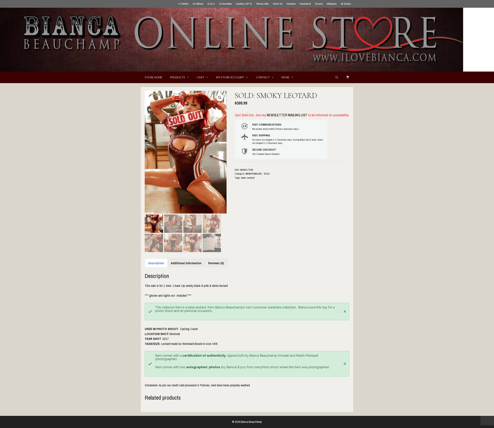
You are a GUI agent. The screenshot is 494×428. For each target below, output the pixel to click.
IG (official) (198, 3)
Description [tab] (156, 263)
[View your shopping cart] (347, 77)
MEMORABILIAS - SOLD (257, 173)
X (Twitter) (183, 3)
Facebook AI (305, 3)
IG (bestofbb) (225, 3)
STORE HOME (153, 77)
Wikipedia (332, 3)
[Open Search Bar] (336, 77)
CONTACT (263, 77)
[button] (219, 97)
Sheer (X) (277, 3)
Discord (319, 3)
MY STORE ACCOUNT (230, 77)
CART (200, 77)
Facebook (291, 3)
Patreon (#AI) (262, 3)
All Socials (346, 3)
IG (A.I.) (211, 3)
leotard (251, 177)
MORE (285, 77)
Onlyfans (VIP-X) (244, 3)
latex (243, 177)
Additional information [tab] (186, 263)
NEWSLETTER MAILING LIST (287, 114)
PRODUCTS (177, 77)
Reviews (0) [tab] (216, 263)
